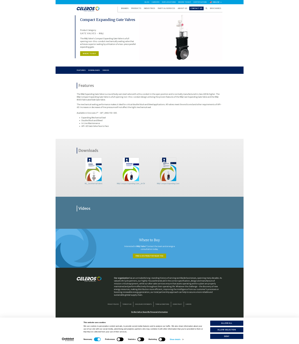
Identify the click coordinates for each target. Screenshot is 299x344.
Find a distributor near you (150, 256)
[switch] (120, 339)
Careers (188, 304)
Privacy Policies (113, 304)
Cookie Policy (177, 304)
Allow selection (226, 330)
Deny (226, 336)
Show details (175, 339)
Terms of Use (126, 304)
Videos (106, 70)
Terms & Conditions (162, 304)
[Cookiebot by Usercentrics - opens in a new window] (68, 339)
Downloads (94, 70)
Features (81, 70)
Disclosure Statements (143, 304)
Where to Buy (89, 54)
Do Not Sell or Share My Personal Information (149, 312)
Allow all (226, 323)
